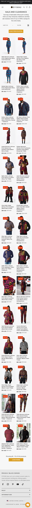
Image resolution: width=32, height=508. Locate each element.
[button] (27, 504)
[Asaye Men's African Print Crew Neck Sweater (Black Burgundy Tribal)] (23, 373)
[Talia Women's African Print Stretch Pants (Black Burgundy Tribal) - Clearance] (23, 403)
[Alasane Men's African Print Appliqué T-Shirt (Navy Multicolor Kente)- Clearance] (8, 432)
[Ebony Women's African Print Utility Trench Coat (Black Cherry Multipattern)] (23, 285)
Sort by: (5, 25)
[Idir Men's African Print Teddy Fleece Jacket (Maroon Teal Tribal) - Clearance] (23, 106)
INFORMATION (7, 494)
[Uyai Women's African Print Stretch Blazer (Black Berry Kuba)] (8, 315)
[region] (16, 2)
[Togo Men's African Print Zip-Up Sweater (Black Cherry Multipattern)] (23, 225)
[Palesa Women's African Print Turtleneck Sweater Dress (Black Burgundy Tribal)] (23, 135)
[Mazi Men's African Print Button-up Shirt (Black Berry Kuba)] (8, 285)
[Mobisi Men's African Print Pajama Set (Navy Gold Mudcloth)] (8, 75)
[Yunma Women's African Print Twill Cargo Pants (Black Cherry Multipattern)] (23, 315)
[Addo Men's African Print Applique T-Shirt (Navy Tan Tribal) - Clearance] (8, 254)
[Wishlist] (27, 7)
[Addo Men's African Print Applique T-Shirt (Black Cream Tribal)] (23, 432)
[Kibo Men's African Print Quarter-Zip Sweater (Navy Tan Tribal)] (8, 225)
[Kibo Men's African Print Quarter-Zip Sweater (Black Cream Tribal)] (23, 344)
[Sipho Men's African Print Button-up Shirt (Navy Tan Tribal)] (8, 164)
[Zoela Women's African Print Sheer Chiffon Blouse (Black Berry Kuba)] (8, 344)
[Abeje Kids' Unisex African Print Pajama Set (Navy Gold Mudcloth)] (23, 45)
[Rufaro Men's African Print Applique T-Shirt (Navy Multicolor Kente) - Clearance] (8, 106)
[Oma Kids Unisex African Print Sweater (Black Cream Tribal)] (8, 373)
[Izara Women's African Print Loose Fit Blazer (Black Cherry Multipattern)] (23, 164)
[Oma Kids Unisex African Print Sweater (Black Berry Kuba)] (8, 194)
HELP (3, 490)
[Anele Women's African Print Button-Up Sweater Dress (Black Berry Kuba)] (8, 135)
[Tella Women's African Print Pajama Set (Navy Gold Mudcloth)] (8, 45)
